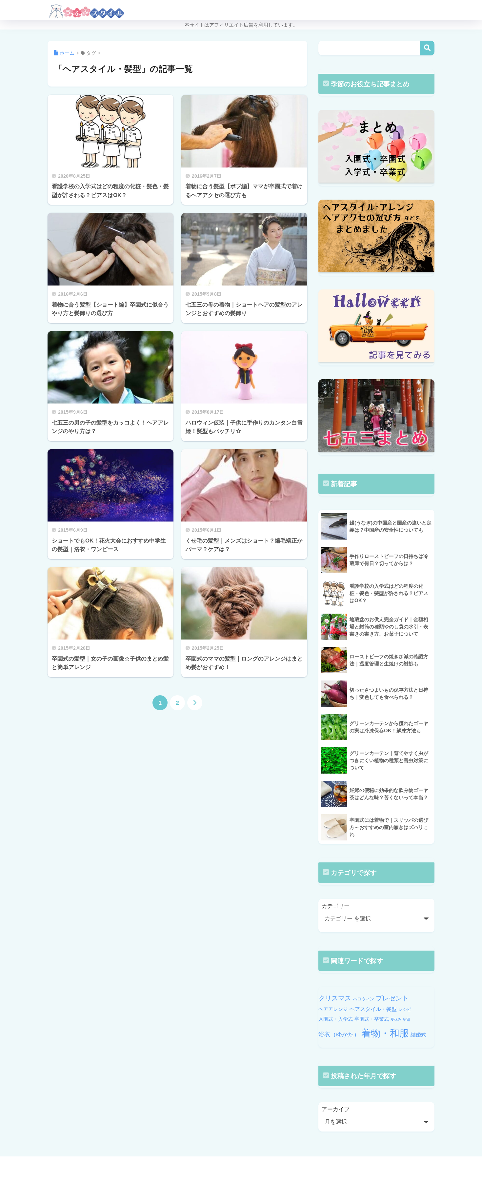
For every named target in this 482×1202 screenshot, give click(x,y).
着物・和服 (385, 1033)
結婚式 (418, 1034)
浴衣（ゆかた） (339, 1034)
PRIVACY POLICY (235, 1182)
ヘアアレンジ (333, 1009)
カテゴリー (336, 906)
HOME (245, 1168)
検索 (427, 48)
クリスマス (334, 998)
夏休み (396, 1019)
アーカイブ (336, 1109)
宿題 (406, 1019)
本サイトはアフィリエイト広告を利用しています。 (241, 25)
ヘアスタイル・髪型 (373, 1009)
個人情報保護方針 (279, 1182)
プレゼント (392, 998)
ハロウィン (363, 998)
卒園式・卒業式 (371, 1019)
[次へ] (194, 702)
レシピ (404, 1009)
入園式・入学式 (335, 1019)
